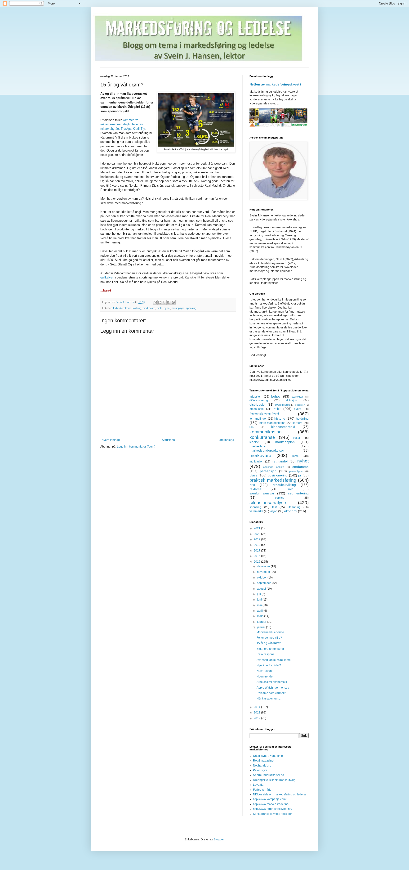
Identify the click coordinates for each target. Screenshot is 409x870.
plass (253, 475)
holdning (136, 308)
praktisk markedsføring (272, 480)
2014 (257, 707)
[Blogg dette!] (159, 302)
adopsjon (255, 396)
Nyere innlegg (111, 440)
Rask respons (265, 654)
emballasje (256, 409)
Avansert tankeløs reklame (274, 660)
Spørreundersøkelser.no (268, 775)
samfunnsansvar (261, 493)
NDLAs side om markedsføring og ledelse (280, 794)
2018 (257, 545)
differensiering (258, 400)
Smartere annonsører (270, 648)
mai (259, 605)
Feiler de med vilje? (269, 637)
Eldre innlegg (225, 440)
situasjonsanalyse (267, 502)
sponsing (191, 308)
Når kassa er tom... (268, 698)
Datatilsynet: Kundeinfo (268, 756)
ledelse (254, 442)
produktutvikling (284, 485)
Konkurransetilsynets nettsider (272, 814)
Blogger (219, 839)
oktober (262, 577)
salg (290, 489)
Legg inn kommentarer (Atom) (136, 446)
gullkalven (107, 277)
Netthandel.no (262, 765)
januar (261, 627)
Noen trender (265, 676)
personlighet (296, 471)
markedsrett (258, 446)
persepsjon (178, 308)
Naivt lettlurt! (264, 671)
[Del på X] (164, 302)
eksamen (300, 405)
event (297, 409)
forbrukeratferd (121, 308)
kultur (296, 437)
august (262, 588)
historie (279, 418)
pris (252, 485)
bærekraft (297, 396)
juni (259, 599)
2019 (257, 539)
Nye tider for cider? (269, 665)
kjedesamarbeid (283, 427)
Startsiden (168, 440)
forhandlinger (258, 418)
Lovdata (258, 784)
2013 (257, 712)
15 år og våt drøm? (269, 643)
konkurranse (262, 437)
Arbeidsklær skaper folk (272, 682)
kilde (251, 427)
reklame (255, 489)
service (279, 497)
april (260, 610)
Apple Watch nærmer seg (273, 687)
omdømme (300, 467)
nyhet (167, 308)
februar (262, 621)
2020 (257, 534)
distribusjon (258, 404)
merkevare (149, 308)
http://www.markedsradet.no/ (271, 804)
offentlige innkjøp (273, 467)
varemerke (256, 511)
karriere (297, 423)
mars (260, 616)
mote (159, 308)
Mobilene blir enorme (270, 632)
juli (259, 594)
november (264, 572)
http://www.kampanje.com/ (269, 799)
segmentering (298, 493)
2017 (257, 550)
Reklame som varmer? (271, 693)
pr (299, 475)
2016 (257, 556)
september (264, 583)
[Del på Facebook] (168, 302)
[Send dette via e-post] (155, 302)
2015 (257, 561)
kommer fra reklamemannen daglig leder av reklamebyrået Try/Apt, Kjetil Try (122, 124)
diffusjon (291, 400)
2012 (257, 718)
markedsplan (285, 442)
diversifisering (282, 404)
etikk (277, 409)
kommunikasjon (265, 431)
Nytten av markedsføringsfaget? (275, 84)
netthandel (280, 461)
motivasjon (256, 461)
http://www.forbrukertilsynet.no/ (272, 809)
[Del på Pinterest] (173, 302)
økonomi (290, 511)
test (274, 507)
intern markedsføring (272, 423)
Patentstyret (260, 770)
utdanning (294, 507)
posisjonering (278, 475)
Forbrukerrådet (262, 789)
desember (264, 566)
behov (275, 396)
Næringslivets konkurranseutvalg (274, 780)
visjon (273, 511)
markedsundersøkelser (266, 450)
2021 (257, 528)
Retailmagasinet (263, 760)
